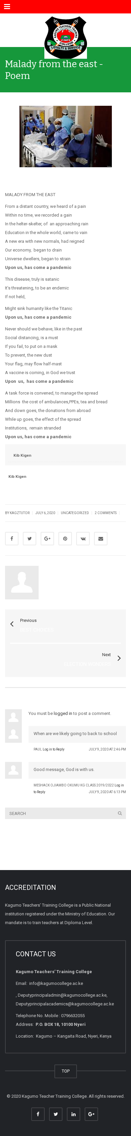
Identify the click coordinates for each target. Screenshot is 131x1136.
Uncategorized (75, 513)
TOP (66, 1071)
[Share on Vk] (83, 538)
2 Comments (106, 513)
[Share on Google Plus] (47, 538)
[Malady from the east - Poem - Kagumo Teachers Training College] (65, 30)
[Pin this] (65, 538)
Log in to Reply (53, 749)
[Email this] (100, 538)
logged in (63, 713)
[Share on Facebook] (11, 538)
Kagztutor (60, 569)
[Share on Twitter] (29, 538)
